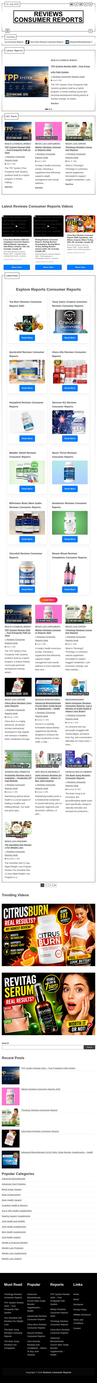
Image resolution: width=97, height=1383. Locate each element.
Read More (55, 103)
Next (55, 885)
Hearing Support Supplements (16, 1216)
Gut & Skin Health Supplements (17, 1211)
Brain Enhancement (74, 699)
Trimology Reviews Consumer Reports (39, 1110)
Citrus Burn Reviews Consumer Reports (40, 1131)
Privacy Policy (80, 1309)
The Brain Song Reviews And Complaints (11, 1344)
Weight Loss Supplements (47, 144)
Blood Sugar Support (12, 1189)
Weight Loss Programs (16, 841)
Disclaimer (78, 1304)
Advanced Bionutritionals (47, 699)
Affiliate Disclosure (82, 1315)
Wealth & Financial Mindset (64, 60)
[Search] (90, 31)
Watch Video (17, 267)
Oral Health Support (11, 1237)
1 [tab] (46, 109)
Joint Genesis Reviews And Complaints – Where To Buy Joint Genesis (48, 778)
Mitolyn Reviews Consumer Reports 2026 (40, 1089)
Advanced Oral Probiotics (17, 772)
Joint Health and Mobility (47, 772)
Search (5, 1043)
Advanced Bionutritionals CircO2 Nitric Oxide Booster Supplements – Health (33, 42)
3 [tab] (51, 109)
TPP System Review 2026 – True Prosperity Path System (18, 150)
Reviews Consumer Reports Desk (69, 77)
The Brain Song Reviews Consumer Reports (13, 1332)
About (76, 1299)
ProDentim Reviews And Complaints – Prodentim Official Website (18, 778)
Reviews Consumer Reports (57, 1372)
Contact (77, 1328)
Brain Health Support (12, 1200)
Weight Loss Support (75, 144)
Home (76, 1294)
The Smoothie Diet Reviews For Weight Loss (13, 1321)
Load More (48, 600)
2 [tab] (49, 109)
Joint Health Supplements (14, 1226)
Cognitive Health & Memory (78, 772)
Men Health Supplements (14, 1232)
